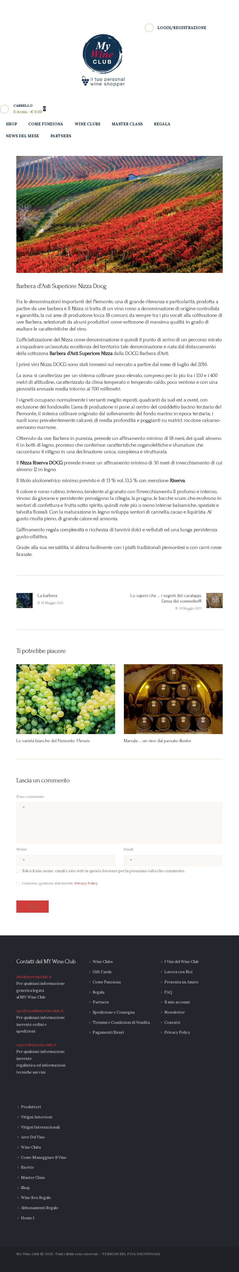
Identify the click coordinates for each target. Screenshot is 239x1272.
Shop (25, 1187)
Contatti (172, 1022)
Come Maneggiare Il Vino (43, 1157)
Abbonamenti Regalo (39, 1207)
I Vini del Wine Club (181, 961)
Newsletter (174, 1012)
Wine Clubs (103, 961)
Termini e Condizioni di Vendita (121, 1022)
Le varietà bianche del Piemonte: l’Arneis (53, 740)
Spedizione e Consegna (114, 1012)
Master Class (33, 1177)
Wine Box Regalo (36, 1197)
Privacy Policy (86, 883)
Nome (21, 849)
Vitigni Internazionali (40, 1127)
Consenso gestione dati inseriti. (60, 883)
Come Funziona (107, 982)
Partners (101, 1002)
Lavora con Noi (178, 971)
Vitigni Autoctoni (36, 1117)
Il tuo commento (30, 796)
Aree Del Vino (33, 1137)
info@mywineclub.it (34, 976)
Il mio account (177, 1002)
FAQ (168, 992)
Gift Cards (102, 971)
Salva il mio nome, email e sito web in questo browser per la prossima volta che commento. (103, 870)
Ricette (27, 1167)
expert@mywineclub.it (36, 1044)
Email (128, 849)
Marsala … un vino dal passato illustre (157, 740)
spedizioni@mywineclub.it (40, 1010)
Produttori (31, 1106)
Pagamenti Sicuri (108, 1032)
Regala (98, 992)
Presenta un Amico (181, 982)
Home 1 (27, 1218)
